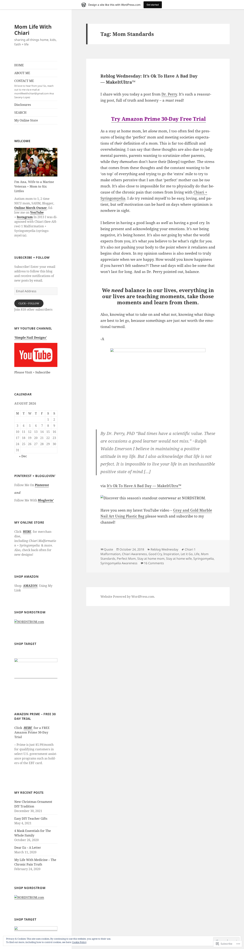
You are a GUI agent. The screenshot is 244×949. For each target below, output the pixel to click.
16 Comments (154, 563)
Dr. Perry (169, 94)
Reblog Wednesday (164, 549)
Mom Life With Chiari (33, 29)
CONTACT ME (34, 89)
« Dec (23, 456)
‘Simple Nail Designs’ (30, 337)
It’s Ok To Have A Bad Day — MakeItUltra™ (144, 485)
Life (196, 554)
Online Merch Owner (30, 208)
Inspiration (171, 554)
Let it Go (187, 554)
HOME (19, 65)
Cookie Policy (79, 942)
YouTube (37, 212)
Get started (153, 4)
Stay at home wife (179, 558)
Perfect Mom (126, 558)
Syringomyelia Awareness (118, 563)
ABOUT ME (22, 73)
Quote (108, 549)
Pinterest (42, 485)
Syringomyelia (203, 558)
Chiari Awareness (134, 554)
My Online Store (26, 120)
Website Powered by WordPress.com (127, 596)
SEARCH (20, 112)
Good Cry (155, 554)
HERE (27, 532)
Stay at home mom (151, 558)
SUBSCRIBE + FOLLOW (32, 257)
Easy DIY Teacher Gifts (30, 818)
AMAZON (30, 586)
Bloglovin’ (46, 500)
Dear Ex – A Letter (27, 847)
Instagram (25, 217)
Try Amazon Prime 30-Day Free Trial (158, 118)
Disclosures (22, 105)
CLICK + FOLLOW (28, 303)
